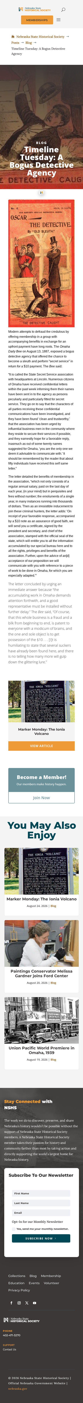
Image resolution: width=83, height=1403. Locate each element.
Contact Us (9, 1349)
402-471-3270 (11, 1335)
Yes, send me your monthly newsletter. (43, 1228)
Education (16, 1283)
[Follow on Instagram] (19, 1303)
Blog (41, 143)
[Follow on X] (27, 1303)
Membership (51, 1276)
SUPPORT (9, 1345)
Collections (16, 1276)
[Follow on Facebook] (11, 1303)
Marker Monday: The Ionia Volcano (41, 731)
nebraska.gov (17, 1388)
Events (34, 1283)
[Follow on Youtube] (34, 1303)
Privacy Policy (19, 1290)
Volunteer (51, 1283)
